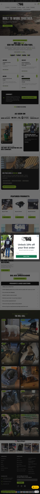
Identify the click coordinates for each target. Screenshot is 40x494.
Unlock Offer (26, 256)
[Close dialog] (38, 236)
